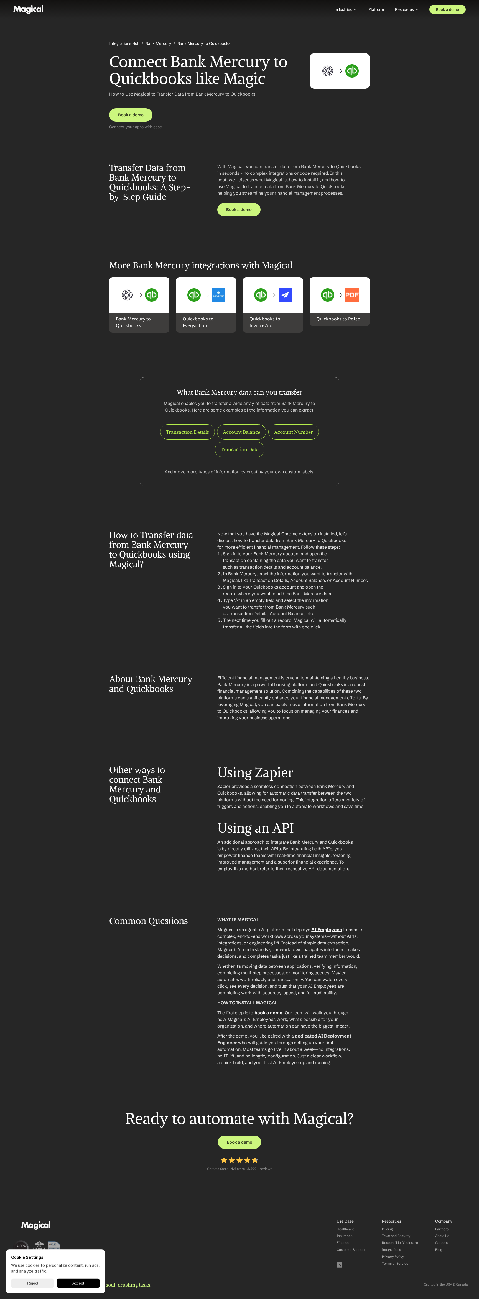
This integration (311, 799)
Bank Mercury (158, 43)
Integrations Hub (124, 43)
